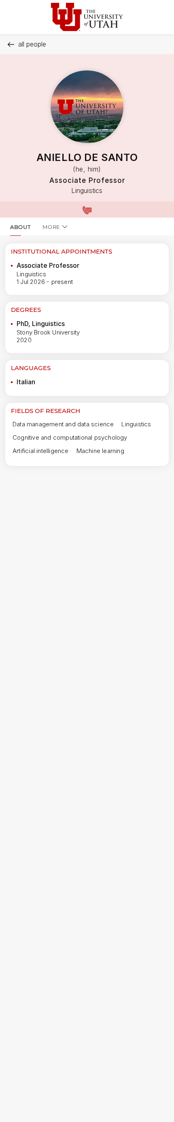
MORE (51, 227)
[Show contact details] (87, 209)
